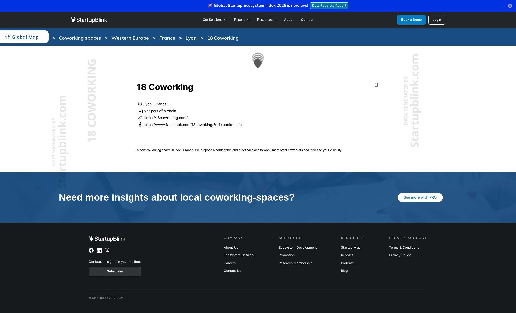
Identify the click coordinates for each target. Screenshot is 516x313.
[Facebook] (91, 250)
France (167, 38)
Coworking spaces (80, 38)
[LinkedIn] (99, 250)
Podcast (347, 263)
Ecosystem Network (239, 255)
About (289, 20)
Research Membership (295, 263)
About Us (231, 247)
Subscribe (115, 271)
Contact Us (232, 271)
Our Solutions (212, 19)
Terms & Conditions (404, 247)
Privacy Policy (400, 255)
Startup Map (350, 247)
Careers (230, 263)
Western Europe (130, 38)
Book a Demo (411, 19)
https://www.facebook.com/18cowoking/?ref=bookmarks (193, 124)
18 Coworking (223, 38)
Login (437, 20)
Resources (265, 19)
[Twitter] (107, 250)
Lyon (191, 38)
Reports (239, 19)
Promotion (287, 255)
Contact (307, 20)
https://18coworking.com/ (166, 118)
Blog (344, 271)
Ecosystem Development (298, 247)
